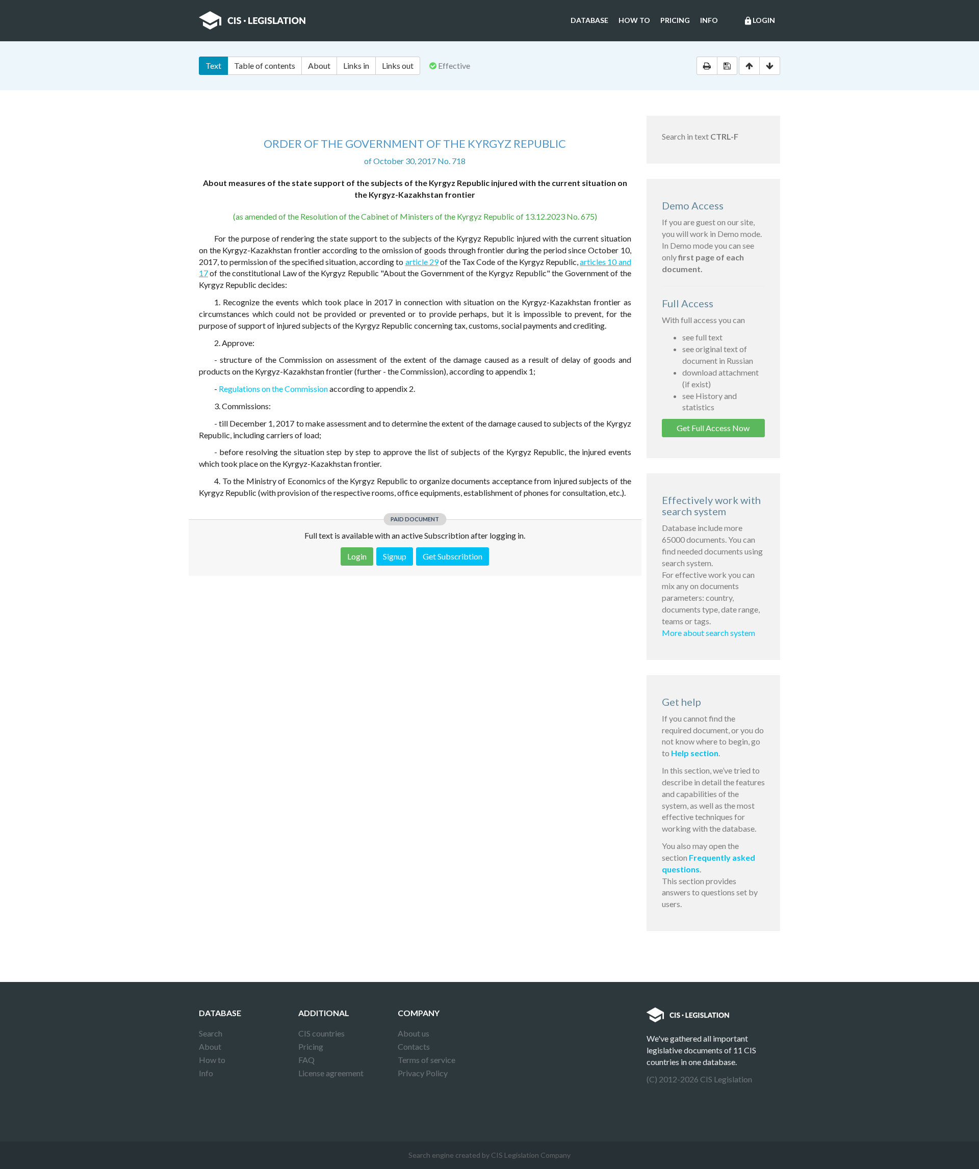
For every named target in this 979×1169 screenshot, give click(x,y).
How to (634, 20)
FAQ (306, 1060)
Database (589, 20)
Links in (356, 65)
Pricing (675, 20)
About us (413, 1033)
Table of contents (264, 65)
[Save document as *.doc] (727, 66)
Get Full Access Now (713, 428)
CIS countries (321, 1033)
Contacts (414, 1046)
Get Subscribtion (452, 556)
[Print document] (707, 66)
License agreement (331, 1073)
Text (213, 65)
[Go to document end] (769, 66)
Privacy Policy (423, 1073)
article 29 (422, 262)
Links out (398, 65)
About (319, 65)
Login (759, 20)
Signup (394, 556)
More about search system (708, 632)
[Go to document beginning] (749, 66)
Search (210, 1033)
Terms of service (426, 1060)
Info (709, 20)
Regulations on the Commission (273, 388)
